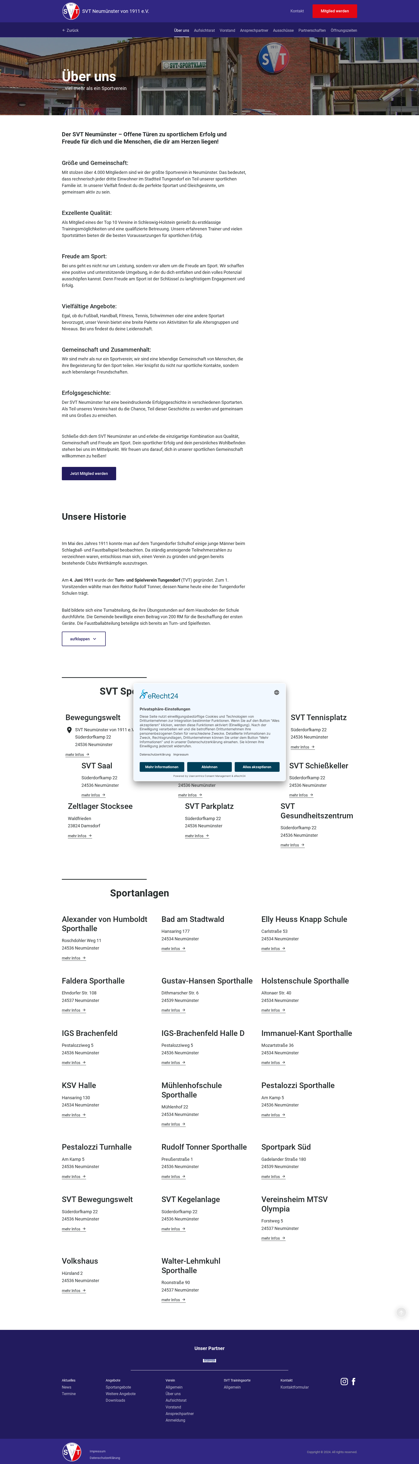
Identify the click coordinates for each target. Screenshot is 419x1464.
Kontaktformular (295, 1387)
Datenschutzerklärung (105, 1458)
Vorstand (227, 30)
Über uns (181, 30)
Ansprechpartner (254, 30)
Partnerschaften (312, 30)
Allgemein (174, 1387)
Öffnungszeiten (344, 30)
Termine (69, 1393)
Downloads (115, 1400)
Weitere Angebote (121, 1393)
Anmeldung (175, 1420)
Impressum (97, 1451)
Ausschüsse (283, 30)
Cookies (95, 1445)
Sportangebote (118, 1387)
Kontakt (297, 11)
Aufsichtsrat (204, 30)
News (66, 1387)
